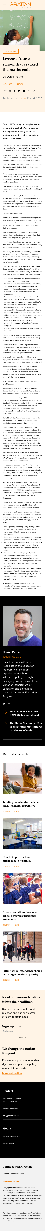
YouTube (22, 1174)
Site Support (31, 1203)
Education (10, 51)
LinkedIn (6, 1174)
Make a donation (12, 1073)
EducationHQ (22, 99)
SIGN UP (22, 1037)
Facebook (14, 1174)
